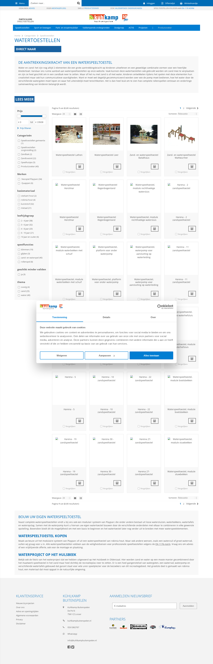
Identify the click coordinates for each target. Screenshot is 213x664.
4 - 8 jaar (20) (27, 228)
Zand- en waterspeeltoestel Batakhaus (144, 156)
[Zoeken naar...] (78, 3)
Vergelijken (70, 172)
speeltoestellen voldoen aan (174, 8)
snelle (88, 8)
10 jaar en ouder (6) (30, 236)
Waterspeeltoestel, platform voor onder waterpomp (106, 281)
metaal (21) (26, 208)
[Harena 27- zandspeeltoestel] (144, 450)
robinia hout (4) (28, 199)
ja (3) (23, 274)
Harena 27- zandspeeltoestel (144, 473)
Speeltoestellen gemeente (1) (33, 142)
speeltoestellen (25, 20)
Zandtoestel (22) (28, 158)
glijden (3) (25, 253)
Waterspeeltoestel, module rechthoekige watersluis (144, 218)
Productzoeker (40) (30, 166)
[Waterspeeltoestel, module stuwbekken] (181, 450)
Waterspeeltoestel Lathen (69, 154)
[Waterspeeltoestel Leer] (106, 134)
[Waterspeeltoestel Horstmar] (69, 196)
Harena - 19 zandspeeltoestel (69, 473)
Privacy (19, 619)
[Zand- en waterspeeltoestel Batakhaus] (144, 134)
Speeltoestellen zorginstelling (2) (28, 149)
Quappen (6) (27, 183)
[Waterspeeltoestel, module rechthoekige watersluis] (144, 196)
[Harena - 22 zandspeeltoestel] (144, 388)
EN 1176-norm (162, 544)
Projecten (143, 27)
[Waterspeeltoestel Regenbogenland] (106, 196)
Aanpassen (105, 355)
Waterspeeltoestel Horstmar (69, 218)
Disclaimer (21, 623)
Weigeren (62, 355)
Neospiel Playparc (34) (32, 179)
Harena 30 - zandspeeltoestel (106, 473)
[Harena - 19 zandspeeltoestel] (69, 450)
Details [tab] (106, 317)
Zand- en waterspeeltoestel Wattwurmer (181, 156)
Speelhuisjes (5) (28, 162)
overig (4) (25, 287)
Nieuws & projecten (25, 603)
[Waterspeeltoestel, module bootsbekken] (181, 388)
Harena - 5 (69, 409)
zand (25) (25, 291)
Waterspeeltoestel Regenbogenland (106, 218)
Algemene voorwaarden (27, 615)
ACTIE (131, 27)
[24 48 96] (67, 113)
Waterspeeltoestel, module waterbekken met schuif (69, 281)
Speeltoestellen (22, 27)
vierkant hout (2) (28, 195)
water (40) (25, 295)
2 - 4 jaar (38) (27, 220)
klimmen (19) (27, 249)
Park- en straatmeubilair (67, 27)
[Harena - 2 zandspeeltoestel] (181, 196)
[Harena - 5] (69, 388)
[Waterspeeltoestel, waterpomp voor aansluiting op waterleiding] (144, 258)
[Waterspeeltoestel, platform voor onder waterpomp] (106, 258)
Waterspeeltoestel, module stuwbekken (181, 473)
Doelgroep (119, 27)
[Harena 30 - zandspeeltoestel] (106, 450)
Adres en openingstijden (27, 611)
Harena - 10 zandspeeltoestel (106, 411)
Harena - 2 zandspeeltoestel (181, 218)
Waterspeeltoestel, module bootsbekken (181, 411)
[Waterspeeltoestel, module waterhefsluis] (181, 323)
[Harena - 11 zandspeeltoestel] (181, 258)
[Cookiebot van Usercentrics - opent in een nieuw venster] (159, 307)
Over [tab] (153, 317)
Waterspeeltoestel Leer (106, 154)
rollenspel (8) (27, 261)
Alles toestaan (151, 355)
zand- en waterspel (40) (31, 257)
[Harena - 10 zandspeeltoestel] (106, 388)
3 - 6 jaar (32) (27, 224)
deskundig (27, 8)
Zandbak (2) (26, 154)
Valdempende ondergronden (96, 27)
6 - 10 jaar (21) (27, 232)
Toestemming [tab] (59, 317)
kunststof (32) (27, 203)
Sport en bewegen (42, 27)
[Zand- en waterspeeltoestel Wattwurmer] (181, 134)
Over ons (20, 607)
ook (126, 8)
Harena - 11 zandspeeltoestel (181, 281)
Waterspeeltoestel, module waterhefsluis (181, 346)
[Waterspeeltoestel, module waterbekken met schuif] (69, 258)
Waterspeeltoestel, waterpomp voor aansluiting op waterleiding (144, 282)
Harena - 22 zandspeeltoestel (144, 411)
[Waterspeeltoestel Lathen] (69, 134)
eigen (56, 8)
